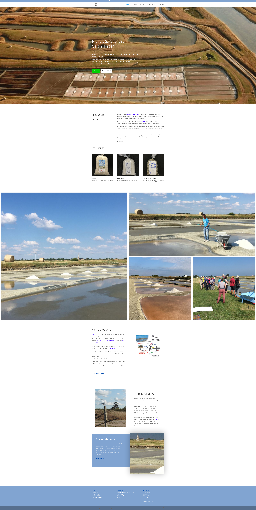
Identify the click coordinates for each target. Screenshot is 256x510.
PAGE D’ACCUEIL (128, 4)
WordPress (114, 508)
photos (155, 135)
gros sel (129, 114)
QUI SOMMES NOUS (151, 4)
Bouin (156, 419)
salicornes (112, 340)
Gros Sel (94, 178)
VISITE (135, 4)
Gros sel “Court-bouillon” (150, 178)
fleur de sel (105, 340)
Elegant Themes (102, 508)
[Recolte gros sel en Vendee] (160, 288)
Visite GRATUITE (96, 334)
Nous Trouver (106, 70)
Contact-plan (150, 501)
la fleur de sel (136, 114)
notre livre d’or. (112, 348)
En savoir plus (100, 458)
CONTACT (161, 4)
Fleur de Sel (120, 178)
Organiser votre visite (98, 373)
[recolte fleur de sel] (192, 224)
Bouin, (144, 121)
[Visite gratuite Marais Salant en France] (224, 288)
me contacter (114, 366)
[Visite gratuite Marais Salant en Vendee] (64, 256)
